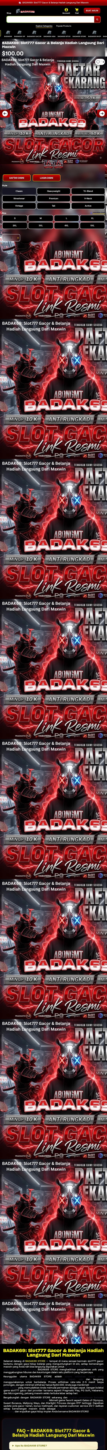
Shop (9, 13)
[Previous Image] (5, 113)
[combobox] (50, 19)
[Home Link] (25, 11)
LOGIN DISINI (46, 178)
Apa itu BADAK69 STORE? (31, 1445)
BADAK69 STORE (35, 1361)
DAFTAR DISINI (16, 178)
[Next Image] (102, 113)
